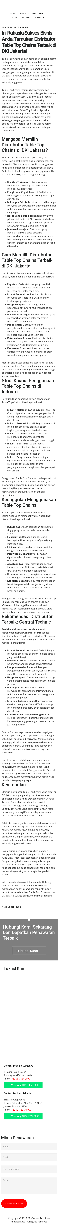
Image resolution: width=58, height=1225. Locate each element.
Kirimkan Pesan (14, 1203)
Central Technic (29, 6)
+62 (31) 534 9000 (21, 1078)
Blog (18, 907)
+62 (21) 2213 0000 (21, 1109)
